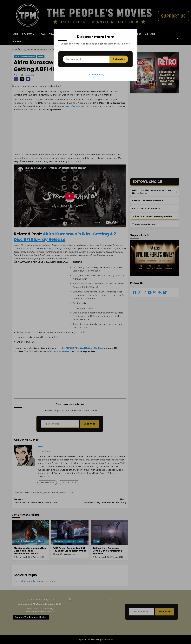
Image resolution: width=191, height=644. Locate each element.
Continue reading (95, 74)
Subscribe (119, 59)
